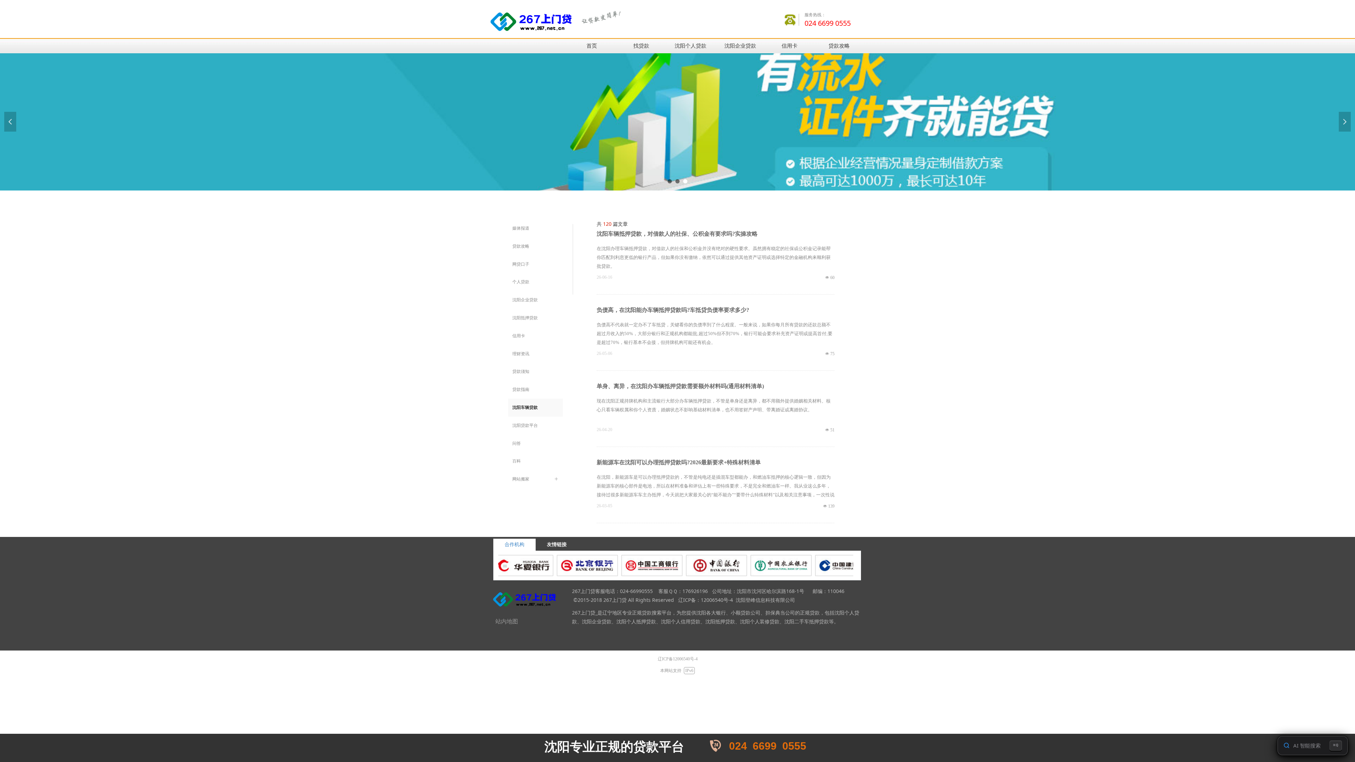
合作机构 (514, 544)
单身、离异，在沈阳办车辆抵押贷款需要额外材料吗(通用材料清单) (680, 386)
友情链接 (557, 544)
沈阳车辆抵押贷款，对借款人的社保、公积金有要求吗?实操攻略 (677, 234)
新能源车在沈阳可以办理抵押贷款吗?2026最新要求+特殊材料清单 (679, 462)
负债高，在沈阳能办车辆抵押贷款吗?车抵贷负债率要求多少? (673, 310)
